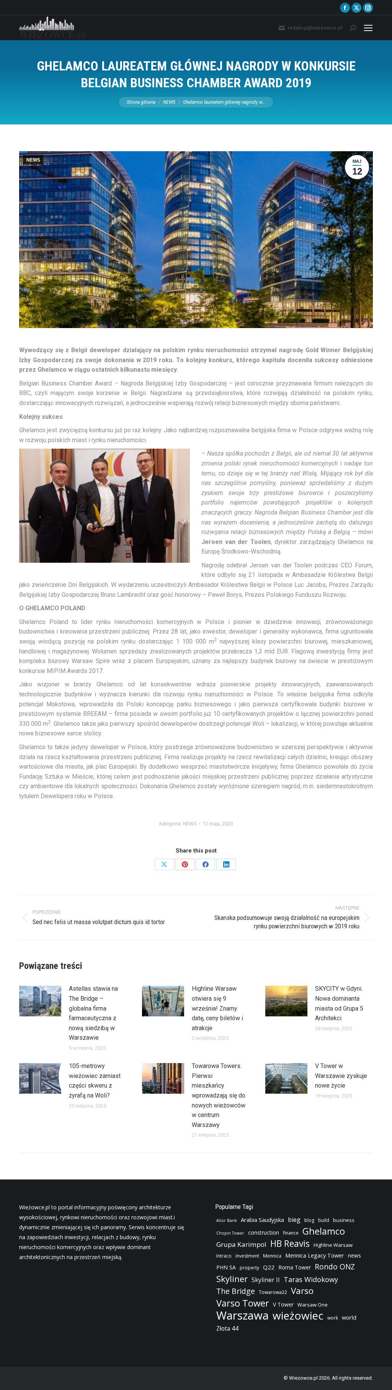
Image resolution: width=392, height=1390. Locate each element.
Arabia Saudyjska (262, 1219)
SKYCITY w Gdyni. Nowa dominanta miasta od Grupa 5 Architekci (339, 1003)
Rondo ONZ (335, 1267)
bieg (294, 1219)
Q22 (268, 1267)
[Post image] (40, 1001)
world (349, 1317)
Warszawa (242, 1315)
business (343, 1220)
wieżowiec (298, 1315)
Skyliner (232, 1279)
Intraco (224, 1256)
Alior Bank (226, 1220)
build (323, 1220)
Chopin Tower (230, 1233)
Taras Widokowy (311, 1279)
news (354, 1255)
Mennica (272, 1256)
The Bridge (235, 1291)
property (249, 1267)
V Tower (283, 1304)
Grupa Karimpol (241, 1244)
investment (247, 1256)
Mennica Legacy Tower (314, 1255)
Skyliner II (266, 1280)
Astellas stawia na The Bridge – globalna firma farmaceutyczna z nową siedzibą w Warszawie (93, 1013)
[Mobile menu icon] (368, 28)
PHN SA (226, 1267)
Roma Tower (294, 1267)
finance (291, 1233)
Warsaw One (312, 1304)
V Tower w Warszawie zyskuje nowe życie (341, 1075)
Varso (302, 1291)
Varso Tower (242, 1303)
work (332, 1318)
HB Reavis (290, 1244)
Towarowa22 (273, 1292)
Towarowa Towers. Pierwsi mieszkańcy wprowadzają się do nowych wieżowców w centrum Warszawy (218, 1095)
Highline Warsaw (333, 1244)
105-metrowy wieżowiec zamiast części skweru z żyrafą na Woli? (95, 1080)
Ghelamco (323, 1231)
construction (263, 1232)
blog (309, 1220)
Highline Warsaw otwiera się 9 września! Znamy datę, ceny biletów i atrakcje (217, 1008)
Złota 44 (227, 1329)
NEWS (33, 160)
